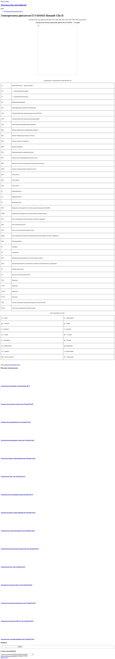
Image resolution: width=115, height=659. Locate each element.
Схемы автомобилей (6, 654)
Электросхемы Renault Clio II (12, 364)
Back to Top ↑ (4, 657)
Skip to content (5, 1)
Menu (2, 8)
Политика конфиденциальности (13, 11)
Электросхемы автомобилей (13, 5)
